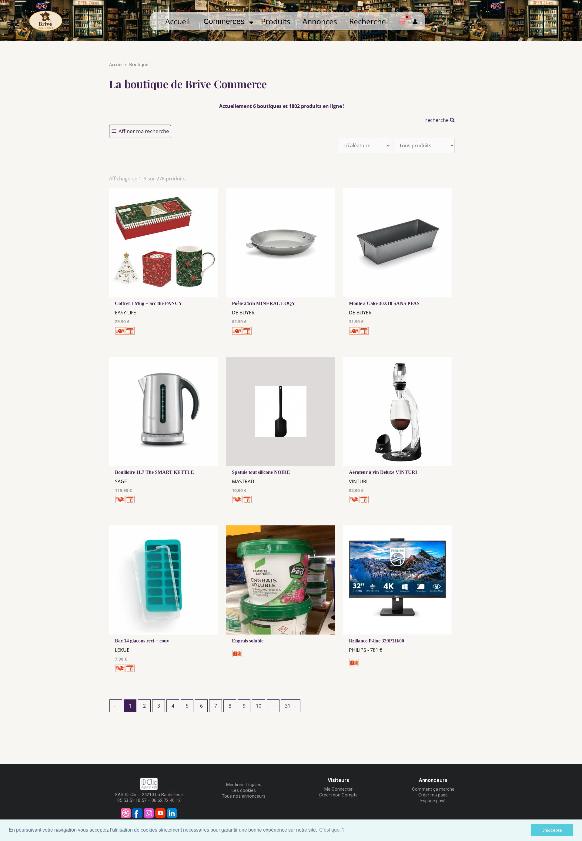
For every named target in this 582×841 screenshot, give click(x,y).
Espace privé (433, 800)
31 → (290, 705)
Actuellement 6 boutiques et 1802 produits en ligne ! (282, 106)
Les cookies (244, 790)
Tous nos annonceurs (244, 796)
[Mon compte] (415, 21)
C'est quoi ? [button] (332, 830)
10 (258, 705)
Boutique (138, 64)
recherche (437, 120)
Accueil (177, 21)
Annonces (320, 21)
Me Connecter (338, 789)
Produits (275, 21)
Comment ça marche (433, 789)
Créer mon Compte (338, 795)
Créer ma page (433, 795)
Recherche (367, 21)
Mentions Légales (243, 784)
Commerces (226, 21)
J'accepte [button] (552, 830)
